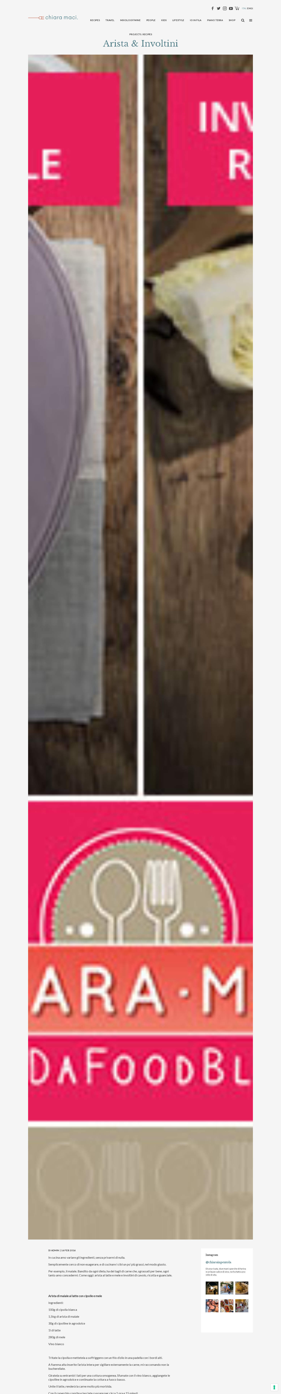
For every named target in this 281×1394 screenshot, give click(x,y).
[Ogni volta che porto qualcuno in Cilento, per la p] (212, 1305)
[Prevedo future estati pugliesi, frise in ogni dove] (226, 1288)
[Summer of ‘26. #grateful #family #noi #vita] (212, 1288)
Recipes (147, 34)
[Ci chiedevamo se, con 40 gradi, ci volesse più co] (226, 1305)
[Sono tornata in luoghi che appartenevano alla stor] (241, 1288)
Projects (135, 34)
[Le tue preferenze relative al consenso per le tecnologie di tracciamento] (274, 1387)
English (252, 8)
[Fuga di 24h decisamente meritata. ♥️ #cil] (241, 1305)
